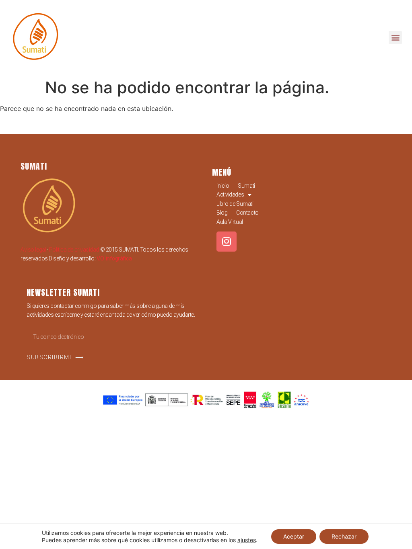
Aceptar (293, 536)
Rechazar (344, 536)
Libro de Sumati (234, 204)
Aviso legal (33, 249)
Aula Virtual (229, 222)
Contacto (247, 212)
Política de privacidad (74, 249)
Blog (221, 212)
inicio (222, 185)
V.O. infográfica (114, 258)
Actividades (230, 194)
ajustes (246, 540)
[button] (395, 37)
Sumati (246, 185)
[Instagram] (226, 241)
